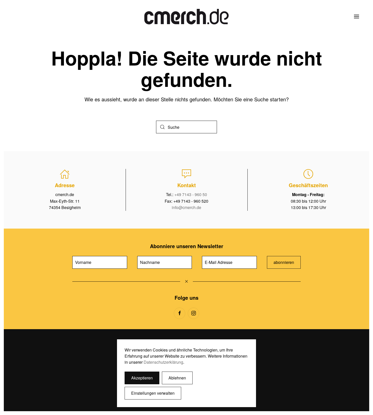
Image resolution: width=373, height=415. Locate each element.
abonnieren (284, 262)
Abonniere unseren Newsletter (186, 246)
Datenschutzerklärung (163, 362)
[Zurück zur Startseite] (186, 16)
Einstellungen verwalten (153, 393)
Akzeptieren (142, 378)
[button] (356, 16)
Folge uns (186, 297)
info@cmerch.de (186, 207)
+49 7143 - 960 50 (190, 194)
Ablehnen (177, 378)
